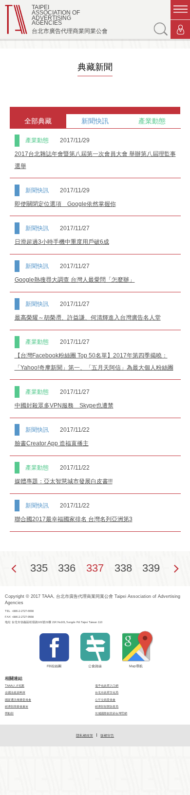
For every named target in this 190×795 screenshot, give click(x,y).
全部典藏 (38, 121)
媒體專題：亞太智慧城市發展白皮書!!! (64, 481)
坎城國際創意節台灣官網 (111, 713)
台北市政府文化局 (106, 692)
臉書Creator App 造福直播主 (52, 443)
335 (39, 568)
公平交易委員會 (105, 699)
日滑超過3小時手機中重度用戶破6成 (62, 241)
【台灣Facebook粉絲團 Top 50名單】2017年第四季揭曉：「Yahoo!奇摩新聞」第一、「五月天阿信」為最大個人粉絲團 (94, 361)
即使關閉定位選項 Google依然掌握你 (65, 204)
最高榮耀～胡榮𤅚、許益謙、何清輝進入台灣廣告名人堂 (88, 317)
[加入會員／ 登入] (180, 29)
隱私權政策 (84, 735)
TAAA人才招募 (14, 685)
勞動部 (9, 713)
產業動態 (152, 121)
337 (95, 568)
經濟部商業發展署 (16, 706)
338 (123, 568)
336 (67, 568)
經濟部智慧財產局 (106, 706)
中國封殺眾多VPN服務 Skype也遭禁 (64, 405)
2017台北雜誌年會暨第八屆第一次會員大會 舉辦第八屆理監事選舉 (95, 160)
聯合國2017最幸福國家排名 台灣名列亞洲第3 (74, 519)
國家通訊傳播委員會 (18, 699)
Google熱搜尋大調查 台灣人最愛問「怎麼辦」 (75, 279)
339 (151, 568)
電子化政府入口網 (106, 685)
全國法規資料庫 (15, 692)
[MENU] (180, 9)
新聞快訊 (95, 121)
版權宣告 (107, 735)
